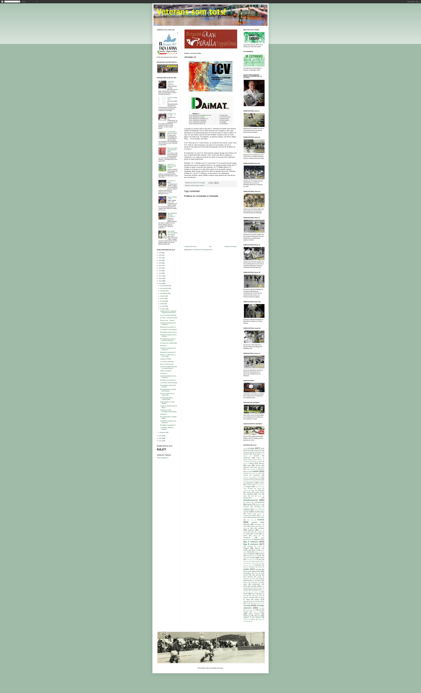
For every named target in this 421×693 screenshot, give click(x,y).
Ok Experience (250, 559)
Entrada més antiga (230, 246)
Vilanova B (247, 617)
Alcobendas (246, 452)
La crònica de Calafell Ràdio (168, 343)
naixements (246, 557)
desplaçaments (250, 500)
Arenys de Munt (257, 461)
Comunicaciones (260, 484)
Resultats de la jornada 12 (168, 380)
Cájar (247, 471)
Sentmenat (261, 597)
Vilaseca (258, 617)
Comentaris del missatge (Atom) (202, 249)
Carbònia (245, 475)
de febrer (163, 309)
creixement (261, 490)
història (260, 519)
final (254, 512)
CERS (244, 481)
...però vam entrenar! (170, 82)
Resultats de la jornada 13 (168, 352)
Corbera (259, 488)
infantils (260, 526)
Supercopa (252, 601)
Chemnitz (251, 481)
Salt (247, 592)
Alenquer (246, 454)
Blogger (221, 668)
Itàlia (251, 528)
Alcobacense (257, 450)
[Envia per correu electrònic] (209, 183)
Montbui (261, 554)
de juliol (162, 296)
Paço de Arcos (247, 565)
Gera (261, 515)
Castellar (245, 477)
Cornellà (245, 490)
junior (260, 530)
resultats (253, 586)
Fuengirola (246, 515)
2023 (160, 260)
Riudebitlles (254, 590)
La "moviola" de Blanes (167, 361)
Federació (261, 510)
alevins (254, 454)
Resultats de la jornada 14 (168, 327)
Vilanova (257, 616)
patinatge (258, 569)
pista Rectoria (248, 577)
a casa (251, 448)
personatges (247, 573)
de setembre (164, 293)
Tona (261, 603)
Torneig (246, 605)
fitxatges (261, 512)
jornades (193, 185)
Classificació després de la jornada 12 (168, 376)
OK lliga (258, 559)
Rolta (263, 590)
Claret (262, 481)
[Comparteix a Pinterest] (218, 183)
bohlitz (248, 469)
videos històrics (254, 614)
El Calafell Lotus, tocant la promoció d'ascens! (168, 339)
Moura (248, 555)
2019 (160, 270)
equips (249, 504)
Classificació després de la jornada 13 (168, 348)
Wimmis (260, 619)
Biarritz (255, 467)
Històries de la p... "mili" (171, 114)
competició (249, 484)
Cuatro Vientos (259, 492)
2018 (160, 273)
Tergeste (255, 603)
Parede (260, 567)
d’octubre (163, 291)
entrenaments (259, 502)
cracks (252, 490)
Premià (259, 580)
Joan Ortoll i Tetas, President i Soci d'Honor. (172, 232)
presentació (254, 582)
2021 (160, 265)
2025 (160, 255)
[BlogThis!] (211, 183)
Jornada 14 (163, 345)
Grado (262, 517)
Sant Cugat (255, 594)
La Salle (256, 534)
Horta (245, 526)
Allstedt (245, 455)
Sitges (248, 599)
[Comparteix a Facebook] (216, 183)
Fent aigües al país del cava (168, 332)
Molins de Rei (258, 552)
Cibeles (257, 481)
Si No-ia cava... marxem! (167, 320)
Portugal (261, 579)
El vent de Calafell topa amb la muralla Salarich (168, 367)
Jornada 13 (163, 373)
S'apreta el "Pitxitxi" (165, 359)
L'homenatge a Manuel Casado (172, 132)
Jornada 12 (163, 414)
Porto (253, 578)
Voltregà (245, 619)
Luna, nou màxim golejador (168, 315)
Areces (247, 461)
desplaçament (247, 498)
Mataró (249, 552)
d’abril (162, 304)
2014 (160, 283)
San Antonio (254, 592)
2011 (160, 441)
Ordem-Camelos (255, 561)
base (249, 465)
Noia (253, 557)
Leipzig (255, 535)
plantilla (259, 577)
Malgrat (246, 548)
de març (162, 306)
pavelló (257, 571)
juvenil (245, 532)
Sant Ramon (252, 595)
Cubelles (250, 494)
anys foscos (253, 459)
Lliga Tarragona (248, 546)
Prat (247, 580)
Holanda (246, 524)
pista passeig (256, 575)
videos (262, 612)
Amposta (258, 457)
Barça (252, 463)
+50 (244, 448)
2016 (160, 278)
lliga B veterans (250, 544)
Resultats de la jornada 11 (168, 425)
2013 (160, 436)
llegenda (257, 539)
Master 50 (255, 550)
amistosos (246, 458)
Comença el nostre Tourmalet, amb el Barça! (168, 410)
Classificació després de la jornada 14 (168, 323)
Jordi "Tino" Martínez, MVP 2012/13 (171, 166)
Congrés (248, 486)
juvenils (252, 532)
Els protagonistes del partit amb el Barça (168, 390)
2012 (160, 438)
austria (245, 463)
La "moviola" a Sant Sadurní (168, 329)
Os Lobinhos (253, 563)
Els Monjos (246, 502)
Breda (254, 469)
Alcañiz (248, 450)
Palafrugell (258, 565)
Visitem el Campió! (165, 371)
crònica (249, 492)
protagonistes (256, 584)
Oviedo (260, 563)
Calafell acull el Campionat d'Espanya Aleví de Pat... (168, 311)
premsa (245, 582)
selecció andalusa (249, 597)
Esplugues (257, 506)
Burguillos (261, 469)
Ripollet (245, 590)
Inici (210, 246)
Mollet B (253, 554)
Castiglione (254, 477)
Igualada (252, 526)
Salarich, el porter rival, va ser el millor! (168, 355)
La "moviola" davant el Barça (168, 382)
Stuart (245, 601)
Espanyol (246, 506)
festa (247, 512)
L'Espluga (259, 532)
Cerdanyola (257, 479)
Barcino (261, 463)
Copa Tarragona (248, 488)
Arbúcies (262, 459)
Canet (259, 473)
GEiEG (254, 515)
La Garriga (246, 534)
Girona (245, 517)
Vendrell (245, 612)
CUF (259, 494)
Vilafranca (246, 616)
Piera (256, 573)
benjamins (246, 467)
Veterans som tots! (191, 12)
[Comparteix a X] (214, 183)
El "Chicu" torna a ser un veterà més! (167, 394)
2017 (160, 276)
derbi (252, 496)
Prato (253, 580)
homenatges (257, 524)
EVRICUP (246, 510)
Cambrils (245, 473)
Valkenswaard (249, 610)
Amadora (256, 456)
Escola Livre (258, 504)
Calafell (255, 471)
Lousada (259, 546)
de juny (162, 298)
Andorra (245, 459)
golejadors (254, 517)
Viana (254, 612)
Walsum (253, 619)
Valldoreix (258, 610)
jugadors (251, 530)
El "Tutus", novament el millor (168, 318)
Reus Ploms (253, 588)
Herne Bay (250, 520)
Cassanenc (256, 475)
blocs (262, 467)
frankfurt (259, 513)
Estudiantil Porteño (248, 508)
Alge (261, 454)
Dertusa (260, 496)
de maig (162, 301)
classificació (250, 483)
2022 (160, 263)
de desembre (164, 286)
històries (254, 522)
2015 (160, 281)
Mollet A (245, 554)
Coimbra (261, 483)
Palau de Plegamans (249, 567)
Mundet (254, 555)
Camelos (253, 473)
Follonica (249, 513)
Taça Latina (260, 601)
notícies (262, 557)
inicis (244, 528)
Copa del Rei (258, 486)
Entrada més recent (190, 246)
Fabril (255, 510)
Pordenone (246, 578)
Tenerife (248, 603)
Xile (250, 621)
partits (246, 569)
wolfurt (245, 621)
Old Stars (245, 561)
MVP (259, 555)
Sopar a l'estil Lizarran (166, 364)
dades (245, 496)
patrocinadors (247, 571)
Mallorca (257, 548)
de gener (163, 432)
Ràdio (245, 586)
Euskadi (260, 508)
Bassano (258, 465)
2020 (160, 268)
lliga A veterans (200, 185)
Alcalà (262, 448)
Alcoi (253, 452)
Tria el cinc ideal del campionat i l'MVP (172, 149)
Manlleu (245, 550)
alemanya (259, 452)
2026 (160, 253)
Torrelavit (261, 608)
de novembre (164, 288)
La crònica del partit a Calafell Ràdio (166, 398)
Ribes (260, 588)
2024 (160, 258)
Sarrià (260, 595)
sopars (257, 599)
